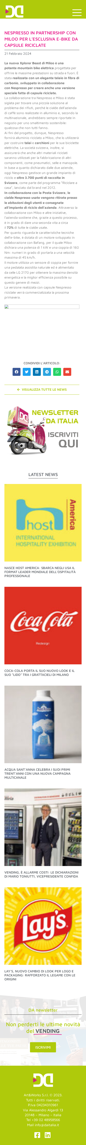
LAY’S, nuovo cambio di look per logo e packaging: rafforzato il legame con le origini (39, 975)
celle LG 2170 (18, 272)
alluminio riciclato (29, 138)
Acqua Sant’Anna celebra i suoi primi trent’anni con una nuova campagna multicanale (37, 773)
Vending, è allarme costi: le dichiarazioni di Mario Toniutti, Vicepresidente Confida (41, 874)
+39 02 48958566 (46, 1120)
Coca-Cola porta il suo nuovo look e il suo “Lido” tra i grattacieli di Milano (39, 673)
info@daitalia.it (47, 1125)
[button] (17, 372)
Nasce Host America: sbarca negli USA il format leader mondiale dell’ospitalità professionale (40, 572)
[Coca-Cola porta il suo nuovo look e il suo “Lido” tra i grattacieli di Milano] (43, 625)
